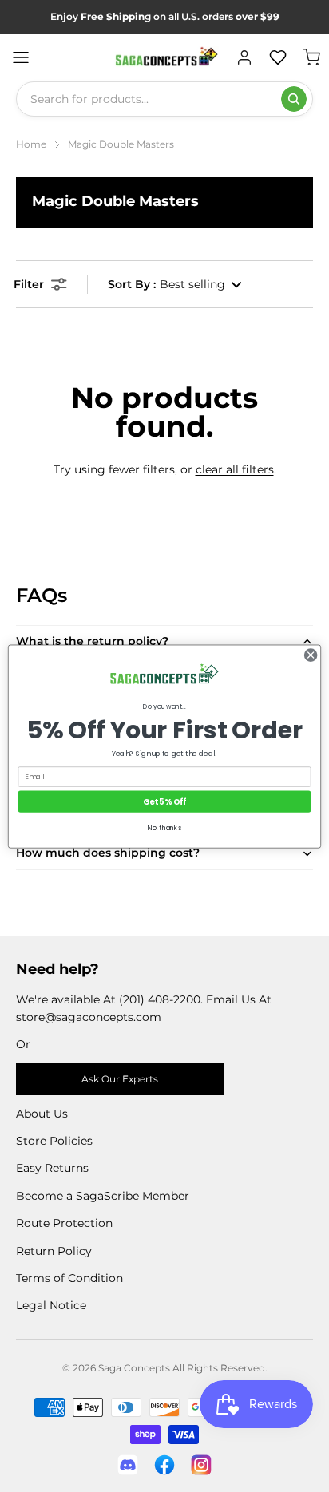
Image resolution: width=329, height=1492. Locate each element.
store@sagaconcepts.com (88, 1017)
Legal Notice (51, 1305)
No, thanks (164, 828)
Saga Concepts (134, 1368)
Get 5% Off (164, 800)
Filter (29, 284)
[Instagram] (201, 1465)
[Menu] (21, 57)
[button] (176, 284)
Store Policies (54, 1141)
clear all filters (235, 469)
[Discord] (128, 1465)
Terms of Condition (69, 1278)
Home (31, 144)
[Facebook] (164, 1465)
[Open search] (294, 99)
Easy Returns (52, 1168)
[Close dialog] (310, 654)
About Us (42, 1113)
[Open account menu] (244, 57)
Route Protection (64, 1223)
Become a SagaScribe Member (102, 1196)
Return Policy (54, 1251)
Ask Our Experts (119, 1079)
